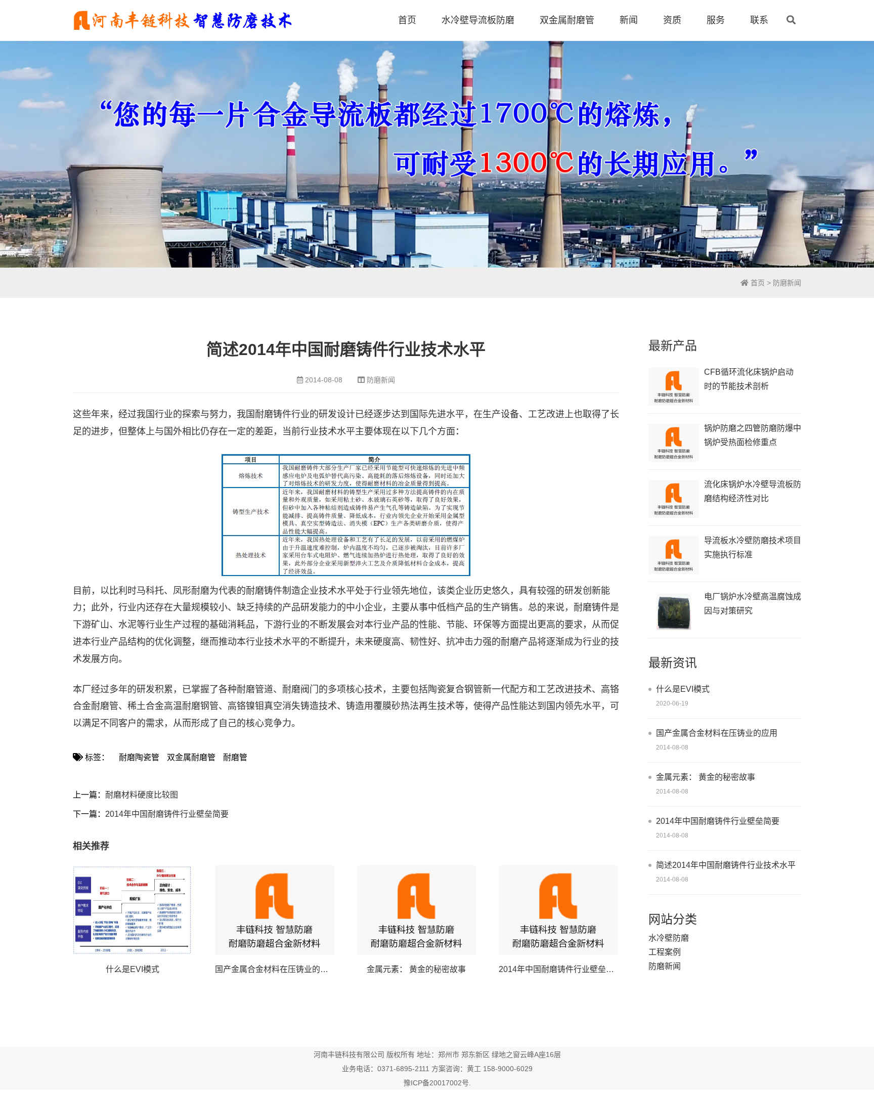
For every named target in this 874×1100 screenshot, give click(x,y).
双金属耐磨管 (567, 20)
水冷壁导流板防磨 (478, 20)
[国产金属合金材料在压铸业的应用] (274, 910)
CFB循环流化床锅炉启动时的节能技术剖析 (749, 379)
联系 (759, 20)
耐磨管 (235, 757)
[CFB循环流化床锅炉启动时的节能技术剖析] (673, 387)
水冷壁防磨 (668, 938)
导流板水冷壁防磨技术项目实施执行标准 (752, 547)
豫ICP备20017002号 (436, 1083)
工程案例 (664, 952)
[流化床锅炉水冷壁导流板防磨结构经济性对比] (673, 499)
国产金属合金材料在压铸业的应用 (275, 969)
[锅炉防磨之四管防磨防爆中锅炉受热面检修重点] (673, 443)
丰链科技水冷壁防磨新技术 (182, 20)
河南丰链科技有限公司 (349, 1054)
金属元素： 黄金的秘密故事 (416, 969)
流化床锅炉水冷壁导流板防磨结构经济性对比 (752, 491)
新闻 (629, 20)
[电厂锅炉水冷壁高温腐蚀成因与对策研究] (673, 611)
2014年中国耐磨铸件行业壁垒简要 (167, 814)
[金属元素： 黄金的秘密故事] (416, 910)
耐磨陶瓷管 (139, 757)
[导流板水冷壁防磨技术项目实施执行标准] (673, 555)
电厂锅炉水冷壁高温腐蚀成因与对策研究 (752, 603)
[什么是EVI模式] (132, 910)
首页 (407, 20)
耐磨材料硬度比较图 (141, 794)
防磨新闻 (787, 283)
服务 (716, 20)
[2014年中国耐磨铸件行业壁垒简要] (558, 910)
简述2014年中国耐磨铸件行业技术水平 (726, 865)
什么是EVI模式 (132, 969)
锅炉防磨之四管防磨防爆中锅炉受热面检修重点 (752, 435)
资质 (672, 20)
